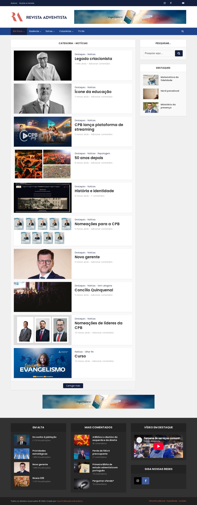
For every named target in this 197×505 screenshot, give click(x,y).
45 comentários (99, 443)
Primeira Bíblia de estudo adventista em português (105, 467)
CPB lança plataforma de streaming (99, 127)
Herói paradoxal (170, 90)
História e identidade (94, 190)
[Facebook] (145, 480)
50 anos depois (89, 157)
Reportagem (104, 153)
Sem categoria (105, 285)
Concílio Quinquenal (94, 290)
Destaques (80, 54)
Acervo (14, 3)
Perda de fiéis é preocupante (101, 452)
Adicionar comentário (99, 63)
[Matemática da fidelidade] (152, 80)
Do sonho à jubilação (44, 437)
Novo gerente (87, 256)
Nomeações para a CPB (97, 223)
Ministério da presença (168, 106)
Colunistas (65, 31)
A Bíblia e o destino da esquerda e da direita (104, 439)
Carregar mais (73, 385)
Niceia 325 (38, 478)
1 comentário (98, 195)
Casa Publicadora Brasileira (69, 501)
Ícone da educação (93, 91)
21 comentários (99, 457)
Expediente (172, 500)
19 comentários (99, 474)
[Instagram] (137, 480)
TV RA (81, 31)
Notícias (91, 54)
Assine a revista (26, 3)
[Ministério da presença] (152, 107)
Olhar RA (89, 351)
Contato (182, 500)
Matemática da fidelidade (170, 79)
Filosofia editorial (157, 500)
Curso (80, 356)
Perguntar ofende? (103, 480)
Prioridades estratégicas (39, 452)
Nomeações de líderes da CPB (99, 325)
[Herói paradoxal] (152, 94)
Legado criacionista (93, 58)
